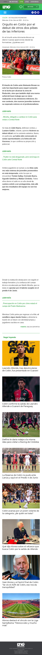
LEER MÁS (6, 111)
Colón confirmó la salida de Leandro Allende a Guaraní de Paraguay (20, 405)
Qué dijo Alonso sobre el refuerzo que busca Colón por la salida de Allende (20, 547)
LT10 (21, 1)
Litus (27, 1)
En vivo (30, 7)
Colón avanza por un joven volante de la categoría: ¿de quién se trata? (20, 512)
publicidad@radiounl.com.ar (21, 652)
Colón (4, 18)
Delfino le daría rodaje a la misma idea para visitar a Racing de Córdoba (20, 440)
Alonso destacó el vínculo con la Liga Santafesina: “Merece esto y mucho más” (20, 623)
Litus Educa (34, 1)
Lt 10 (7, 7)
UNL (5, 1)
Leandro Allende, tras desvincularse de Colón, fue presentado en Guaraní (20, 369)
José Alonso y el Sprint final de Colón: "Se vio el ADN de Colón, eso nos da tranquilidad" (20, 585)
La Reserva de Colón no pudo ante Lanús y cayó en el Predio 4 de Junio (20, 476)
